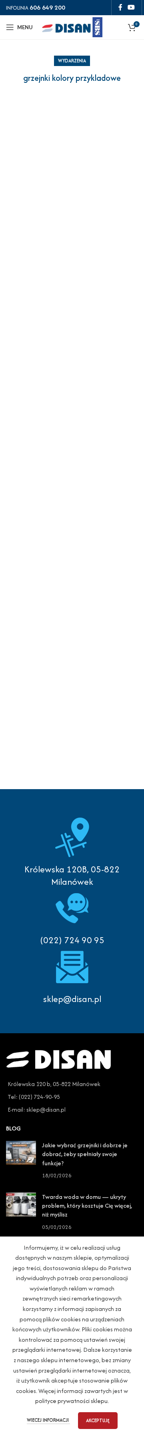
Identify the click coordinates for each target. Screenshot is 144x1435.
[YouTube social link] (131, 7)
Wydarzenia (72, 60)
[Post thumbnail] (21, 1160)
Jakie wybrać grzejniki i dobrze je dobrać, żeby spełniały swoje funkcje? (85, 1154)
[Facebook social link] (120, 7)
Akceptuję (98, 1420)
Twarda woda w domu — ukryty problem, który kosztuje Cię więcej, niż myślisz (87, 1205)
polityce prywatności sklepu (71, 1401)
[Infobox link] (72, 917)
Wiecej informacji (48, 1420)
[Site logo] (72, 26)
